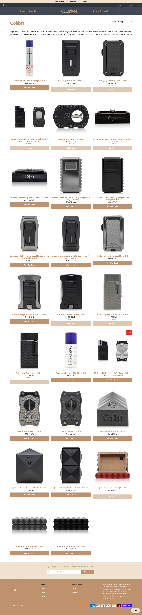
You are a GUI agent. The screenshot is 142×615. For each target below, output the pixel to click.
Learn (96, 11)
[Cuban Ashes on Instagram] (6, 5)
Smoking (43, 592)
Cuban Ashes (19, 605)
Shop (22, 11)
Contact (104, 11)
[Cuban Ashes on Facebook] (3, 5)
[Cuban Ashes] (71, 11)
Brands (33, 11)
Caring (43, 596)
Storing (43, 589)
